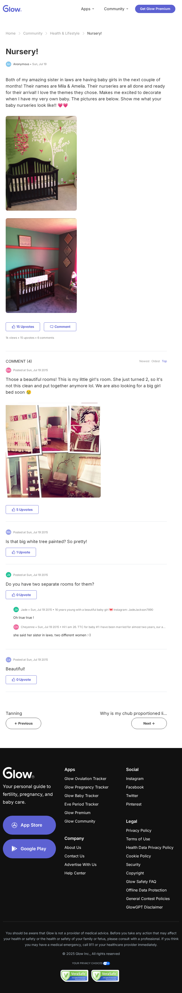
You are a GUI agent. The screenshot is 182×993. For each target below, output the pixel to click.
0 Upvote (23, 595)
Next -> (149, 723)
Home (11, 33)
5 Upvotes (24, 510)
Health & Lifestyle (65, 33)
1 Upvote (23, 552)
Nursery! (94, 33)
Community (32, 33)
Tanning (14, 713)
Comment (62, 327)
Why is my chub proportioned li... (133, 713)
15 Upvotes (25, 327)
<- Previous (23, 723)
